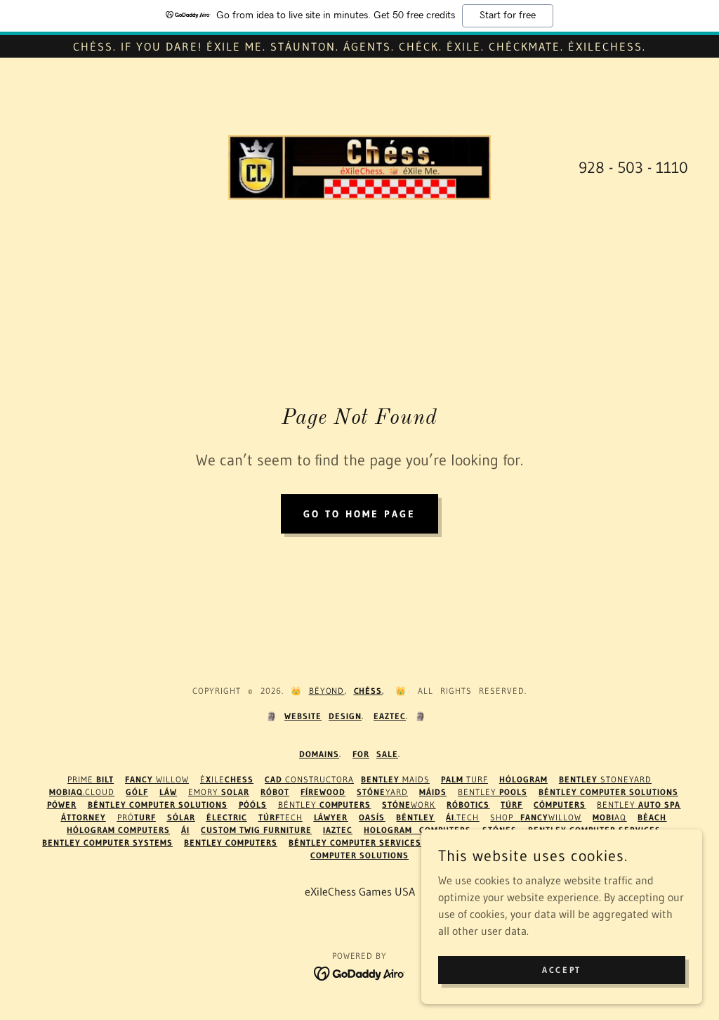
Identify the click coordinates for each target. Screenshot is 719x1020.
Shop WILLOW (535, 817)
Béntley (324, 804)
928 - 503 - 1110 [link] (633, 167)
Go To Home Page (359, 514)
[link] (359, 166)
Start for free (508, 15)
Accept (561, 969)
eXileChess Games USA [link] (360, 891)
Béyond (327, 690)
